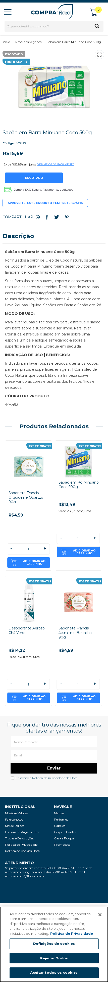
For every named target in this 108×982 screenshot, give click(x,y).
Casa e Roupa (64, 838)
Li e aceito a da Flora (46, 778)
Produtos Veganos (28, 42)
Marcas (59, 813)
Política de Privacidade (48, 778)
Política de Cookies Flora (22, 851)
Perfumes (61, 819)
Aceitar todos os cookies (54, 972)
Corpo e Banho (65, 832)
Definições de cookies (54, 944)
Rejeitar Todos (54, 958)
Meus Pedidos (14, 826)
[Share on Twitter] (57, 217)
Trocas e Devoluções (19, 838)
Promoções (62, 844)
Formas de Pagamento (21, 832)
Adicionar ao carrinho (34, 562)
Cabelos (59, 826)
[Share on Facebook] (47, 217)
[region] (54, 944)
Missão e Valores (16, 813)
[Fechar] (99, 914)
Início (6, 42)
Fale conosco (14, 819)
